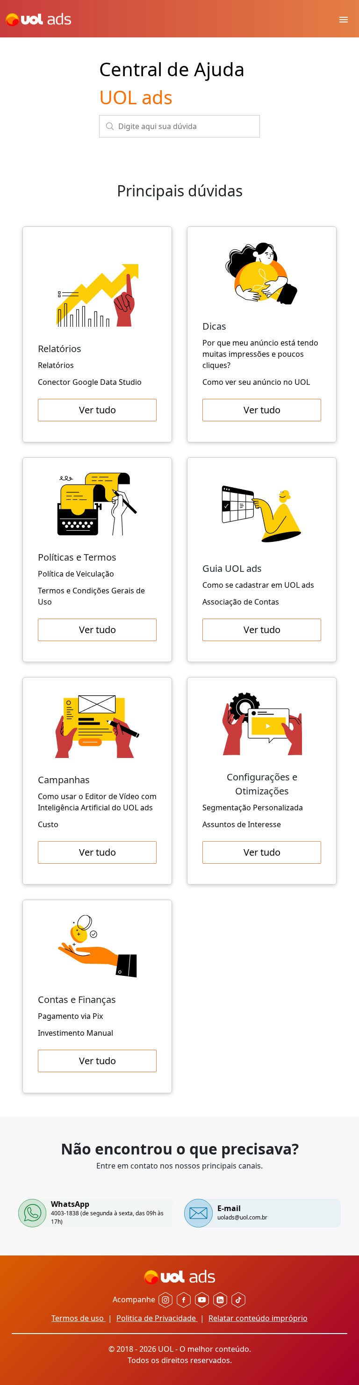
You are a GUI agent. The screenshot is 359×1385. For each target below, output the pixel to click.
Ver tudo (97, 410)
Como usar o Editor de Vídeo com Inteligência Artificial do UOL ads (97, 802)
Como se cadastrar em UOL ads (258, 585)
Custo (48, 824)
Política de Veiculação (76, 574)
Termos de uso (78, 1318)
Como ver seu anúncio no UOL (256, 382)
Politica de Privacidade (157, 1318)
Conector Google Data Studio (90, 382)
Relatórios (56, 365)
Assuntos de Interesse (241, 824)
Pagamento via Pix (70, 1016)
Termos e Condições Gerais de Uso (91, 596)
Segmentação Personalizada (252, 807)
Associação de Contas (240, 602)
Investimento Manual (75, 1033)
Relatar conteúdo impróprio (258, 1318)
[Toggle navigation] (343, 18)
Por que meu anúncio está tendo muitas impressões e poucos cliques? (260, 354)
